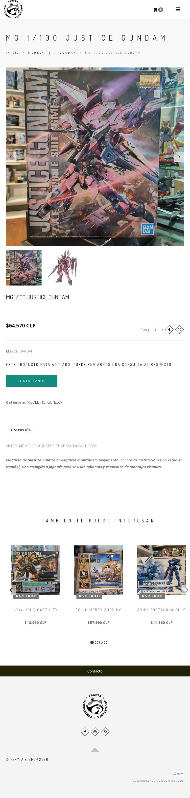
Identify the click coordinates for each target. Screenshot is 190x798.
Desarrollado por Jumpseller (158, 780)
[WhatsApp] (105, 732)
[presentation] (11, 157)
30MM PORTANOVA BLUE (161, 609)
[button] (92, 642)
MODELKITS (39, 52)
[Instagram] (95, 732)
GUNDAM (68, 52)
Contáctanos (32, 381)
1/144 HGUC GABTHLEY (35, 609)
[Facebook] (169, 329)
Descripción (20, 430)
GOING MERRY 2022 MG (98, 609)
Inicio (13, 52)
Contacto (95, 671)
